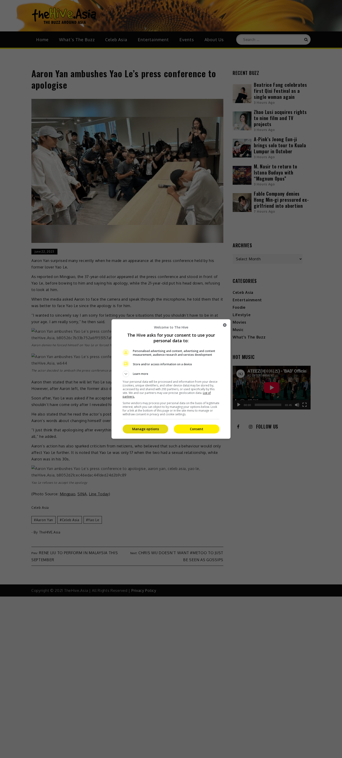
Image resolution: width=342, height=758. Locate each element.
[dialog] (171, 379)
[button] (171, 374)
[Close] (224, 325)
